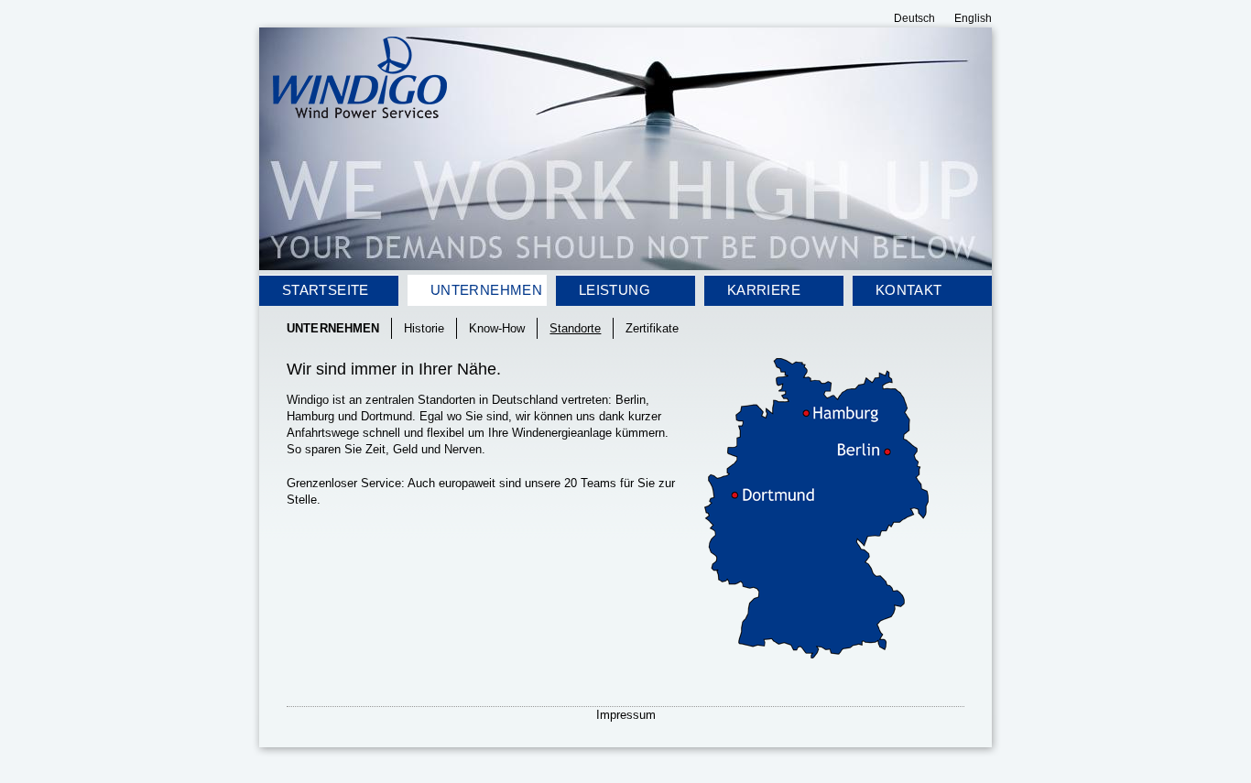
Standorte (575, 328)
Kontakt (909, 290)
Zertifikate (652, 328)
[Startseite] (360, 113)
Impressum (626, 715)
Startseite (325, 290)
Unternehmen (486, 290)
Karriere (763, 290)
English (973, 18)
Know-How (497, 328)
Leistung (614, 290)
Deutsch (914, 18)
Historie (424, 328)
